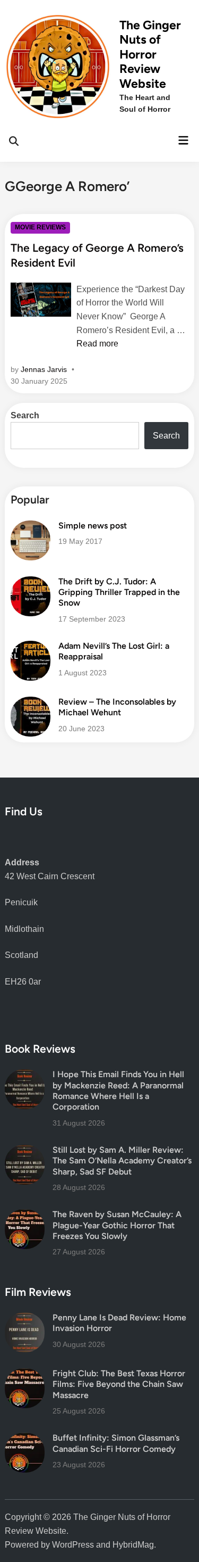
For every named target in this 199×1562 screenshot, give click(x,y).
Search (25, 415)
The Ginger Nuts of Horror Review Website (150, 54)
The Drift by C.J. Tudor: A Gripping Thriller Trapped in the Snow (119, 592)
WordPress (73, 1544)
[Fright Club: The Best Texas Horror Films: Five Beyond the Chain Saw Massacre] (25, 1374)
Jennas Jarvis (44, 369)
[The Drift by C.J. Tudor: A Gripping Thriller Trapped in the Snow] (30, 583)
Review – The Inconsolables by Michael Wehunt (117, 707)
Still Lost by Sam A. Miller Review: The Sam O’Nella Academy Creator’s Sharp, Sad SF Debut (122, 1161)
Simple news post (92, 525)
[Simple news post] (30, 527)
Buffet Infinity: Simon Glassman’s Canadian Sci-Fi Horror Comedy (116, 1443)
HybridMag (133, 1544)
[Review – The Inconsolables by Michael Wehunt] (30, 703)
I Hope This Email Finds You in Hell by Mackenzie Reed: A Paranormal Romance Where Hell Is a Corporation (118, 1090)
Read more (97, 343)
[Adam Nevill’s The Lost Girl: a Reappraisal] (30, 647)
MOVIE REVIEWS (40, 227)
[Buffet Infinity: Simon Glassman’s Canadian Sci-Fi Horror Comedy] (25, 1439)
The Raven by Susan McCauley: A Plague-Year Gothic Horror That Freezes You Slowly (117, 1225)
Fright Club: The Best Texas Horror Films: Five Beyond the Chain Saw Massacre (119, 1384)
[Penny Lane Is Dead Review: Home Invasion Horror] (25, 1319)
